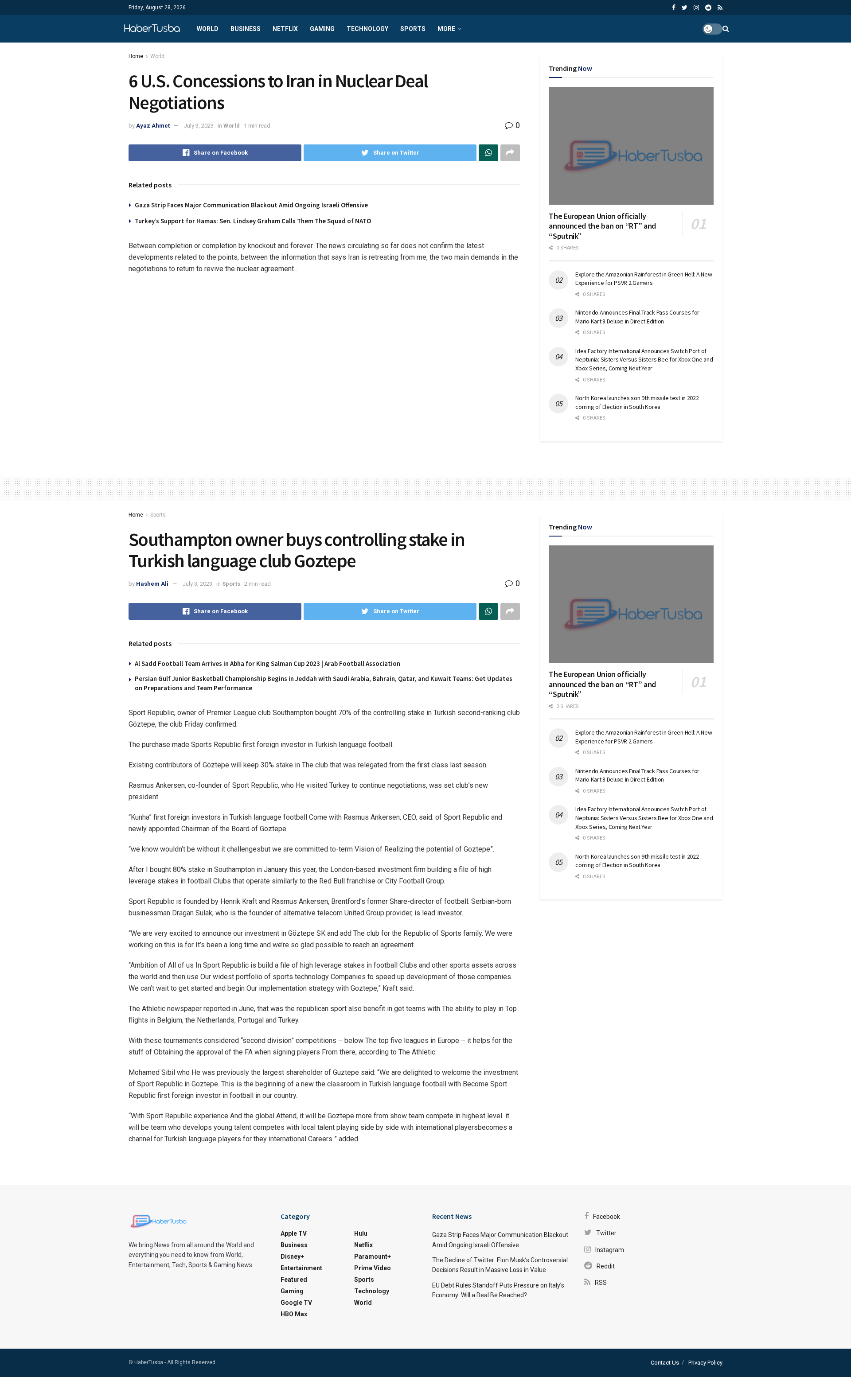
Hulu (360, 1233)
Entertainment (301, 1268)
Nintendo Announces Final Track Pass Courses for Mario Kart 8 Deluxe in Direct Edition (637, 316)
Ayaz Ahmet (153, 125)
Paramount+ (372, 1256)
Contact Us (665, 1362)
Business (245, 28)
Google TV (296, 1302)
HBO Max (294, 1314)
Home (136, 56)
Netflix (285, 28)
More (446, 28)
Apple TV (294, 1233)
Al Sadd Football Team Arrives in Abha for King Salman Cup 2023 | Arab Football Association (267, 663)
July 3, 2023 (199, 125)
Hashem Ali (152, 583)
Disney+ (292, 1256)
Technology (367, 28)
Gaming (322, 28)
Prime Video (372, 1268)
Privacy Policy (705, 1362)
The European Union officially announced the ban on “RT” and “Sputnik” (602, 226)
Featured (294, 1279)
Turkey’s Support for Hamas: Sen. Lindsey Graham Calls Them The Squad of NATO (253, 221)
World (208, 28)
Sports (413, 28)
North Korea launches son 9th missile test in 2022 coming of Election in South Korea (637, 402)
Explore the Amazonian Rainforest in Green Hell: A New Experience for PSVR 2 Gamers (643, 278)
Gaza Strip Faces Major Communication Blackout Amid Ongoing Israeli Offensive (251, 205)
